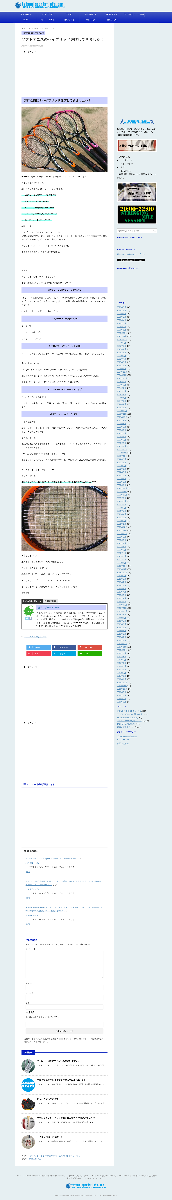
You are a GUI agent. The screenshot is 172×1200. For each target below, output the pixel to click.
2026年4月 (121, 320)
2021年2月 (121, 521)
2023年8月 (121, 424)
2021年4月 (121, 514)
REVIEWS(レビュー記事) (134, 14)
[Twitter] (27, 618)
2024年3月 (121, 401)
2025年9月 (121, 343)
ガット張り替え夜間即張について (104, 1176)
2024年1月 (121, 407)
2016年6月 (121, 702)
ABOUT (26, 20)
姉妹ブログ (90, 20)
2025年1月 (121, 369)
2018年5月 (121, 627)
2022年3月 (121, 479)
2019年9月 (121, 576)
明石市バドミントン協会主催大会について (88, 1178)
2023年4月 (121, 436)
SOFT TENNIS (47, 14)
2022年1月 (121, 485)
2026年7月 (121, 310)
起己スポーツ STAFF (48, 607)
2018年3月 (121, 634)
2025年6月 (121, 352)
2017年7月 (121, 660)
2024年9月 (121, 382)
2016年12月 (122, 682)
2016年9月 (121, 692)
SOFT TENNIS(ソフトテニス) (35, 637)
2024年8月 (121, 385)
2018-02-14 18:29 (32, 889)
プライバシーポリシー (127, 736)
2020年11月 (122, 530)
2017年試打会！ (36, 1159)
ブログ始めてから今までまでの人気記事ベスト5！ (61, 1080)
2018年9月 (121, 614)
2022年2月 (121, 482)
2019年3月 (121, 595)
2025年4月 (121, 359)
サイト (28, 1003)
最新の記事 (51, 601)
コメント (30, 949)
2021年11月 (122, 491)
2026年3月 (121, 323)
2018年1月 (121, 640)
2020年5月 (121, 550)
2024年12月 (122, 372)
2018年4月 (121, 631)
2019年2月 (121, 598)
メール (30, 993)
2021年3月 (121, 517)
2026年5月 (121, 317)
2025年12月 (122, 333)
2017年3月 (121, 673)
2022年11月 (122, 453)
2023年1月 (121, 446)
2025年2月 (121, 365)
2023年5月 (121, 433)
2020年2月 (121, 559)
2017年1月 (121, 679)
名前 (29, 983)
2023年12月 (122, 411)
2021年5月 (121, 511)
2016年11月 (122, 686)
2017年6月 (121, 663)
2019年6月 (121, 585)
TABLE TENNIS (112, 14)
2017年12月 (122, 644)
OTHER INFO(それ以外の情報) (130, 714)
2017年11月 (122, 647)
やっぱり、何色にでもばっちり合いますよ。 (58, 1061)
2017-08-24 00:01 (32, 863)
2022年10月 (122, 456)
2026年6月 (121, 314)
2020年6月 (121, 546)
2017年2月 (121, 676)
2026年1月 (121, 330)
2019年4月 (121, 592)
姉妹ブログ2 (112, 20)
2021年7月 (121, 504)
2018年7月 (121, 621)
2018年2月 (121, 637)
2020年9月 (121, 537)
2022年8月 (121, 462)
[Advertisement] (65, 73)
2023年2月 (121, 443)
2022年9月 (121, 459)
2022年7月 (121, 466)
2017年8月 (121, 656)
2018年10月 (122, 611)
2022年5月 (121, 472)
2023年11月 (122, 414)
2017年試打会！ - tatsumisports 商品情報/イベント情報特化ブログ (52, 859)
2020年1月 (121, 563)
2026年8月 (121, 307)
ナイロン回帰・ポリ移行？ (50, 1137)
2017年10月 (122, 650)
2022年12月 (122, 449)
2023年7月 (121, 427)
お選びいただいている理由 (78, 1176)
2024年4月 (121, 398)
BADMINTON (90, 14)
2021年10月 (122, 495)
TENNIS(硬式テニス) (126, 727)
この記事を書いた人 (33, 601)
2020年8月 (121, 540)
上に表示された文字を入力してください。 (43, 1017)
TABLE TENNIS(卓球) (126, 724)
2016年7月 (121, 699)
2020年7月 (121, 543)
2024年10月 (122, 378)
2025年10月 (122, 339)
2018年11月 (122, 608)
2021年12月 (122, 488)
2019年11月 (122, 569)
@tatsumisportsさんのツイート (131, 254)
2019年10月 (122, 572)
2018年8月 (121, 618)
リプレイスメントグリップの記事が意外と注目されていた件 (66, 1118)
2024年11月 (122, 375)
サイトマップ (123, 740)
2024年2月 (121, 404)
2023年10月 (122, 417)
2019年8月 (121, 579)
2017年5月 (121, 666)
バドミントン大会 (47, 20)
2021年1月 (121, 524)
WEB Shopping (25, 14)
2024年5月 (121, 394)
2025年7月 (121, 349)
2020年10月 (122, 534)
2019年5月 (121, 589)
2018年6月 (121, 624)
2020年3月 (121, 556)
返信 (28, 872)
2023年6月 (121, 430)
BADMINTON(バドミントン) (129, 711)
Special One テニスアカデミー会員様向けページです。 (46, 1176)
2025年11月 (122, 336)
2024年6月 (121, 391)
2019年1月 (121, 601)
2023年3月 (121, 440)
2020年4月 (121, 553)
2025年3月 (121, 362)
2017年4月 (121, 669)
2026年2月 (121, 327)
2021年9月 (121, 498)
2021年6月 (121, 508)
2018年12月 (122, 605)
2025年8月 (121, 346)
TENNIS (69, 14)
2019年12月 (122, 566)
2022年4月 (121, 475)
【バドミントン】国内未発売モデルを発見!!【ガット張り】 (55, 1156)
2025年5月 (121, 356)
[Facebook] (30, 618)
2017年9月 (121, 653)
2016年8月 (121, 695)
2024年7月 (121, 388)
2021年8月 (121, 501)
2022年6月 (121, 469)
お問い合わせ (69, 20)
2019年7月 (121, 582)
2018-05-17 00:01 (32, 915)
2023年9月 (121, 420)
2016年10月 (122, 689)
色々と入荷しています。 (49, 1099)
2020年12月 (122, 527)
